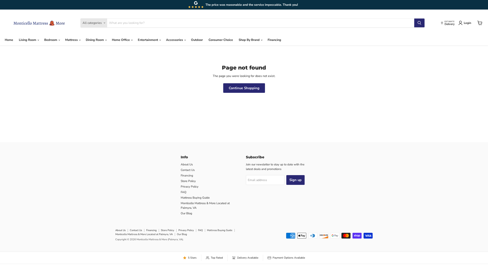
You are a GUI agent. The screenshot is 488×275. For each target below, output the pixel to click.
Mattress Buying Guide (195, 198)
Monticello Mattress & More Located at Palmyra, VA (144, 234)
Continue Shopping (244, 88)
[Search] (419, 23)
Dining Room (95, 40)
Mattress (72, 40)
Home (9, 40)
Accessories (175, 40)
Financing (274, 40)
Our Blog (186, 213)
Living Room (28, 40)
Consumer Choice (221, 40)
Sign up (295, 180)
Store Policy (188, 181)
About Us (187, 164)
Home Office (121, 40)
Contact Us (188, 170)
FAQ (183, 192)
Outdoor (197, 40)
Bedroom (51, 40)
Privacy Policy (189, 186)
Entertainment (148, 40)
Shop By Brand (249, 40)
